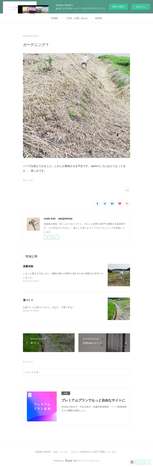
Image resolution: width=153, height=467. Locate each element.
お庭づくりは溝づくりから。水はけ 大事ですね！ (48, 307)
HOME (54, 18)
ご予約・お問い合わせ (76, 18)
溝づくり (28, 300)
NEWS (98, 18)
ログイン (141, 6)
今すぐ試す (118, 6)
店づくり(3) (28, 180)
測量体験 (28, 266)
